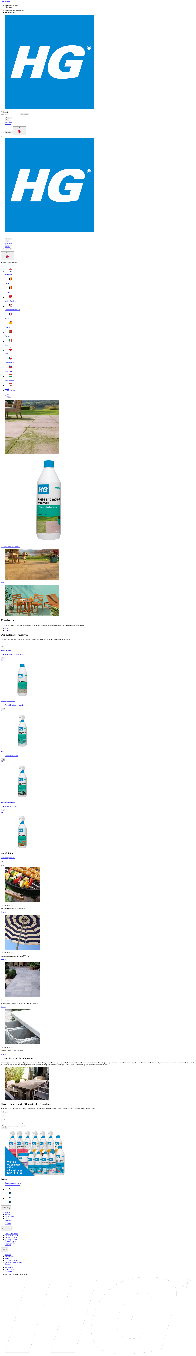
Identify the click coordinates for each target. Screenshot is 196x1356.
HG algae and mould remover (10, 547)
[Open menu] (1, 136)
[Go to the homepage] (98, 62)
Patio (2, 583)
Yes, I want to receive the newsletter (12, 1124)
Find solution (5, 112)
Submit (4, 1128)
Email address (5, 1120)
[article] (98, 674)
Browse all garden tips (8, 858)
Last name (4, 1116)
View (3, 658)
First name (4, 1112)
